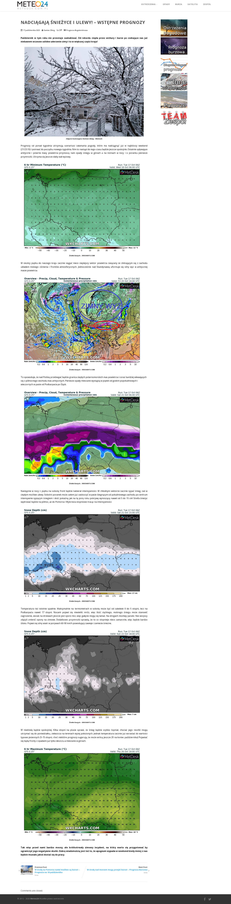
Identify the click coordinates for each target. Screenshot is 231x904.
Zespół (207, 4)
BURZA (178, 4)
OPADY (166, 4)
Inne (36, 875)
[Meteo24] (32, 9)
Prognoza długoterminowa (77, 30)
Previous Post (57, 870)
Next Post (117, 868)
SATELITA (193, 4)
